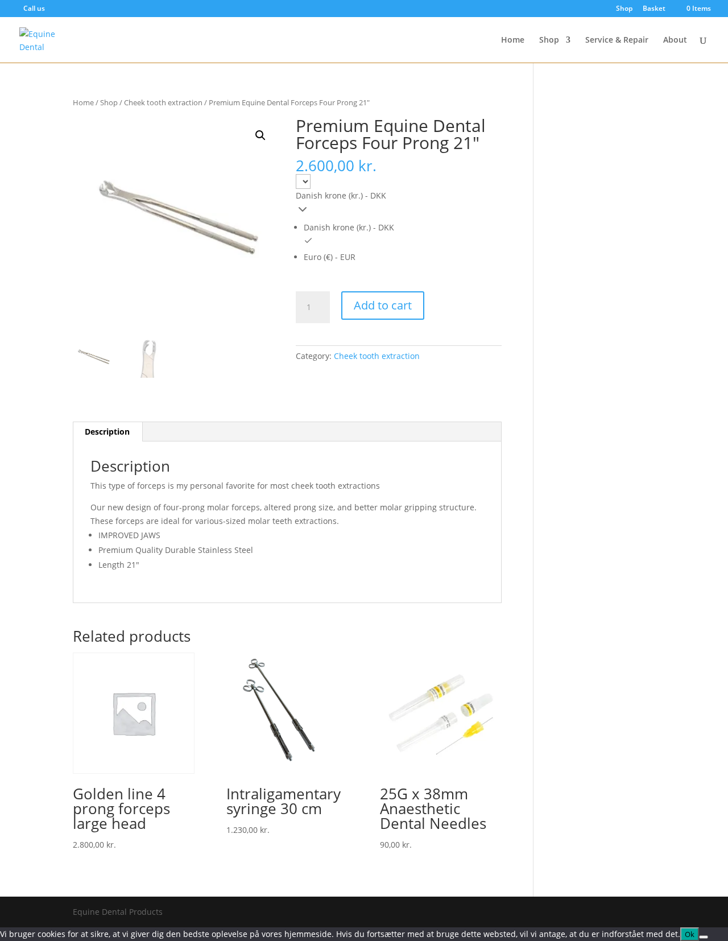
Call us (34, 8)
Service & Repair (616, 40)
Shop (624, 9)
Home (512, 40)
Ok (689, 934)
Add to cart (383, 305)
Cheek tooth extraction (163, 102)
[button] (260, 135)
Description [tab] (107, 431)
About (675, 40)
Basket (654, 9)
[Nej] (703, 937)
